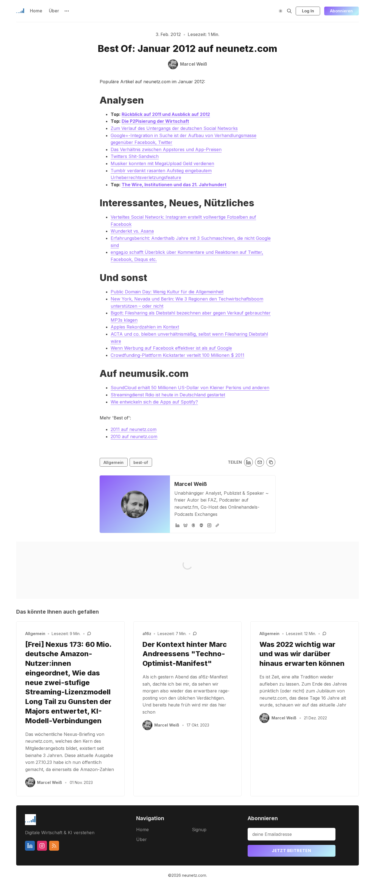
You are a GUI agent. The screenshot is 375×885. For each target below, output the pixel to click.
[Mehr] (66, 11)
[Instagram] (209, 525)
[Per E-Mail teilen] (259, 462)
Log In (308, 11)
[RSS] (54, 846)
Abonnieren (341, 11)
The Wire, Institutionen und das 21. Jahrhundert (174, 184)
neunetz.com (194, 875)
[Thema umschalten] (280, 11)
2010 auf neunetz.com (134, 436)
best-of (140, 462)
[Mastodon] (201, 525)
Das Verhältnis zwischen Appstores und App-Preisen (166, 149)
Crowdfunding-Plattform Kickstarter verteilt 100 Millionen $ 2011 (177, 355)
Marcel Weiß (190, 484)
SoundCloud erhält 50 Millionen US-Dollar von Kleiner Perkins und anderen (190, 387)
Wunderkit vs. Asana (132, 231)
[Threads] (193, 525)
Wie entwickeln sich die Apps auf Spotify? (154, 402)
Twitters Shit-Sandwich (135, 156)
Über (54, 10)
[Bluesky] (185, 525)
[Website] (217, 525)
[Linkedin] (30, 846)
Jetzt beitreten (291, 850)
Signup (199, 829)
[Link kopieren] (270, 462)
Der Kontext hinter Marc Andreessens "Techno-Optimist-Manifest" (184, 654)
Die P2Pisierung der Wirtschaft (155, 121)
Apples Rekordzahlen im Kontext (145, 327)
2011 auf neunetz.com (133, 429)
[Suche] (289, 11)
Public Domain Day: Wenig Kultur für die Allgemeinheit (167, 291)
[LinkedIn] (177, 525)
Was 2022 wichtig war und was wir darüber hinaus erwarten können (302, 654)
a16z (146, 633)
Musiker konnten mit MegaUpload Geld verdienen (162, 163)
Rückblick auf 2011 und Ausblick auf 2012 (166, 114)
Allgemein (113, 462)
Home (36, 10)
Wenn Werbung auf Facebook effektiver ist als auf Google (171, 348)
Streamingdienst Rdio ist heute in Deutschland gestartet (168, 394)
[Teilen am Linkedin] (248, 462)
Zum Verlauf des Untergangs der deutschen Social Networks (174, 128)
